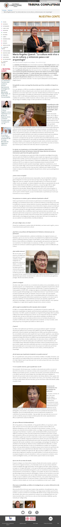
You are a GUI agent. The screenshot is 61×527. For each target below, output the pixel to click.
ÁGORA (4, 22)
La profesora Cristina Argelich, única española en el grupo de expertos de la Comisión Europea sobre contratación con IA (6, 116)
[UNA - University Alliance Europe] (51, 519)
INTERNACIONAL (6, 38)
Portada (4, 10)
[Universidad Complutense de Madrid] (12, 5)
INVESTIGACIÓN (6, 45)
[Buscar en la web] (59, 1)
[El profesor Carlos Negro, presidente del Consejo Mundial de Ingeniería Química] (6, 130)
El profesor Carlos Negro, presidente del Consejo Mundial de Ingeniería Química (5, 140)
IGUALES (5, 41)
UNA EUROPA (6, 57)
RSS (58, 523)
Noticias (10, 10)
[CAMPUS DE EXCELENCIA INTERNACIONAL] (30, 519)
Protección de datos (48, 523)
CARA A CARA (6, 28)
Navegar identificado (32, 1)
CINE (4, 64)
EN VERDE (5, 34)
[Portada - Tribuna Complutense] (44, 4)
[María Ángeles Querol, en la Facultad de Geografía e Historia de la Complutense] (30, 504)
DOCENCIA (5, 24)
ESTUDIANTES (6, 26)
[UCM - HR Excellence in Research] (10, 519)
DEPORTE (5, 43)
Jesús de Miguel (31, 62)
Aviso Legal (35, 523)
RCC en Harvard (7, 59)
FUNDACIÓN (5, 55)
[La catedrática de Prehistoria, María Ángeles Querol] (18, 504)
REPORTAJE (5, 30)
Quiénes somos (23, 523)
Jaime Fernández (19, 62)
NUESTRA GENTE (6, 52)
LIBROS (4, 36)
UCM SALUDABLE (6, 50)
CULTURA (5, 32)
